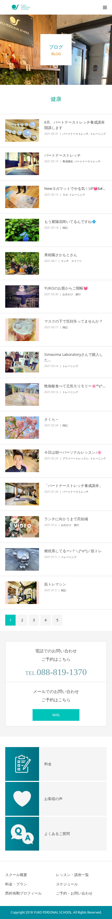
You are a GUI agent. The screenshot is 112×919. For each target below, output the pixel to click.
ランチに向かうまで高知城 (66, 518)
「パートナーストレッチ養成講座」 (73, 485)
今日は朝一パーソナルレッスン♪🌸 (73, 452)
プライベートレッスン (76, 458)
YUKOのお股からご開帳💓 (66, 288)
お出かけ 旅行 (72, 294)
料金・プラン (16, 884)
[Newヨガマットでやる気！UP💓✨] (22, 197)
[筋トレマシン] (22, 592)
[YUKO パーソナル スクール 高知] (20, 7)
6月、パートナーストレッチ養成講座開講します (74, 125)
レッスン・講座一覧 (72, 874)
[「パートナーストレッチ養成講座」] (22, 494)
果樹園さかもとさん (60, 254)
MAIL (56, 715)
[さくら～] (22, 427)
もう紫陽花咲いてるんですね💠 (70, 221)
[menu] (104, 7)
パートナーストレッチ (76, 134)
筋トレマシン (55, 584)
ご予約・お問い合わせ (74, 893)
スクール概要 (16, 874)
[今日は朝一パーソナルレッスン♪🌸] (22, 460)
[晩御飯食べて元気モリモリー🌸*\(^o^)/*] (22, 394)
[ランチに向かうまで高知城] (22, 527)
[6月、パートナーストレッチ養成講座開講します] (22, 130)
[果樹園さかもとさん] (22, 263)
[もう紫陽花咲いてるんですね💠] (22, 230)
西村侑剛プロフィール (23, 893)
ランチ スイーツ (71, 261)
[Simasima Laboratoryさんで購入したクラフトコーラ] (22, 362)
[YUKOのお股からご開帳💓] (22, 296)
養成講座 (68, 161)
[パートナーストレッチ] (22, 163)
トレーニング (98, 134)
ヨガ (65, 194)
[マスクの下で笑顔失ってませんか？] (22, 329)
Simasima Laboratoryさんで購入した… (73, 357)
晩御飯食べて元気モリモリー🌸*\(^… (74, 385)
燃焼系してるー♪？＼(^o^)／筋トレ (73, 550)
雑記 (65, 227)
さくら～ (51, 419)
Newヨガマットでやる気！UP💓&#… (74, 188)
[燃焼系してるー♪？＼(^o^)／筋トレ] (22, 559)
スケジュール (67, 884)
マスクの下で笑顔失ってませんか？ (73, 321)
